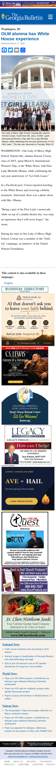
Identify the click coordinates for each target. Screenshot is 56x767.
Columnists (46, 761)
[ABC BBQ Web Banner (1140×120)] (28, 6)
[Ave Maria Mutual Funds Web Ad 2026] (28, 746)
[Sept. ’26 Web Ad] (25, 424)
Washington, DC (11, 29)
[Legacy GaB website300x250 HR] (28, 463)
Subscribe (23, 764)
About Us (18, 761)
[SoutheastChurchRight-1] (25, 590)
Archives (31, 761)
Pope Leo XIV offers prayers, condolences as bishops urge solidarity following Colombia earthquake (27, 681)
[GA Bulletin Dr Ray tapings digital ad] (25, 565)
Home (7, 761)
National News (11, 644)
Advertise (38, 764)
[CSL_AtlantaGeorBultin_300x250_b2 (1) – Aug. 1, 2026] (25, 384)
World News (9, 674)
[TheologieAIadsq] (28, 345)
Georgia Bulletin (22, 17)
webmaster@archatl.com (38, 756)
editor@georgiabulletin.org (18, 756)
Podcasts (9, 764)
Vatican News (10, 706)
